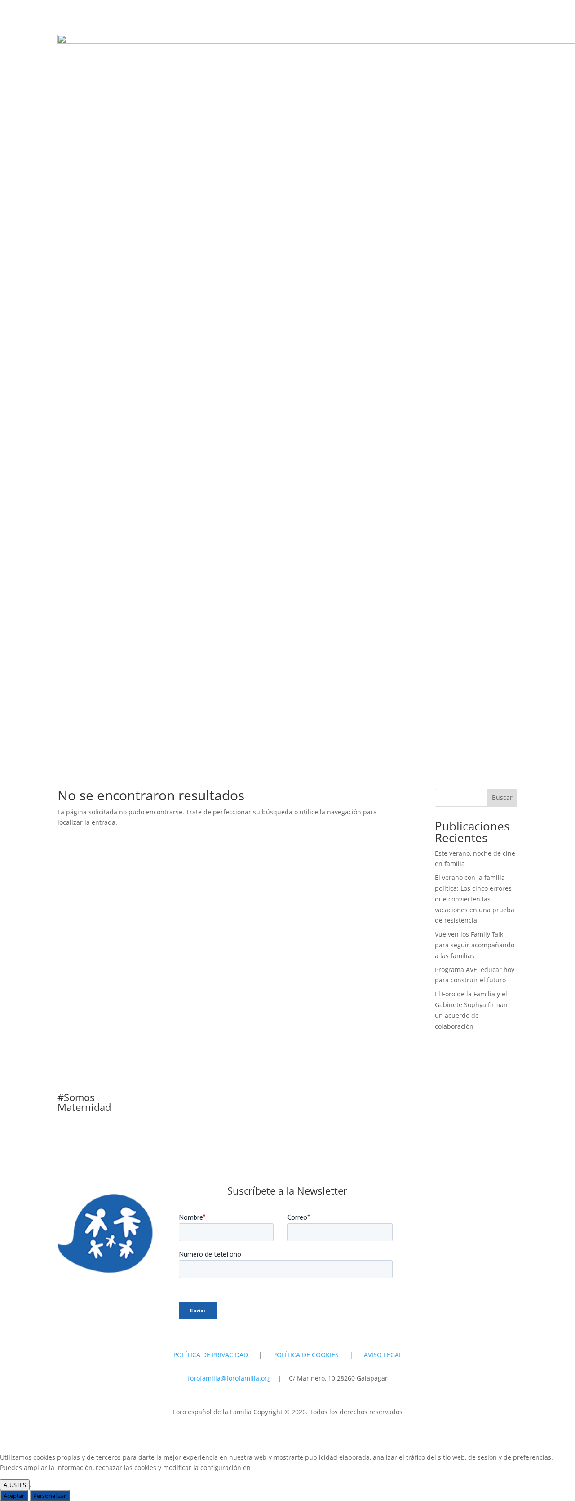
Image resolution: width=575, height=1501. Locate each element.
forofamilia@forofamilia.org (230, 1378)
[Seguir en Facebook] (510, 1193)
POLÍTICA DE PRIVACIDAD (210, 1354)
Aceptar (14, 1496)
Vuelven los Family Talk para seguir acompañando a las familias (474, 945)
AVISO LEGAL (383, 1354)
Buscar (502, 797)
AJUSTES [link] (15, 1485)
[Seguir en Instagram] (474, 1193)
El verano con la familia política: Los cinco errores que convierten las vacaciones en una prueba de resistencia (474, 898)
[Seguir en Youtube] (492, 1193)
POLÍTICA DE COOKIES (306, 1354)
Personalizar (49, 1496)
